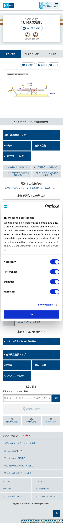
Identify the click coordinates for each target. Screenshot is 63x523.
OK (31, 314)
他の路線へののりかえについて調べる (47, 174)
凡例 (43, 65)
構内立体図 (10, 54)
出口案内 (29, 65)
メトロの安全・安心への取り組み (21, 341)
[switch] (54, 271)
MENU (56, 7)
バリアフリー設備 (14, 156)
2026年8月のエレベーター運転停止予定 (30, 122)
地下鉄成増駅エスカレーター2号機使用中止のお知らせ (29, 188)
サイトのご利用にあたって (14, 496)
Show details (45, 304)
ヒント (55, 65)
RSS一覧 (7, 489)
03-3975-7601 (24, 322)
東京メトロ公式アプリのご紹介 (17, 473)
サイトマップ (9, 481)
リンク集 (39, 481)
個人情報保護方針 (42, 489)
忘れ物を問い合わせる (18, 167)
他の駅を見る (33, 28)
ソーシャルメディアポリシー (46, 496)
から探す (12, 422)
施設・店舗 (40, 145)
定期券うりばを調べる (47, 167)
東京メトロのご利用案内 (15, 458)
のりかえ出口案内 (31, 54)
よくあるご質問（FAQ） (14, 451)
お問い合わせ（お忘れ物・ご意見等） (20, 443)
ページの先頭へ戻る (56, 513)
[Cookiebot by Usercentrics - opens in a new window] (45, 206)
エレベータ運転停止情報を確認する (18, 174)
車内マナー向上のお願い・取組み (18, 466)
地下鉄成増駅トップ (15, 135)
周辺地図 (52, 54)
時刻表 (8, 145)
